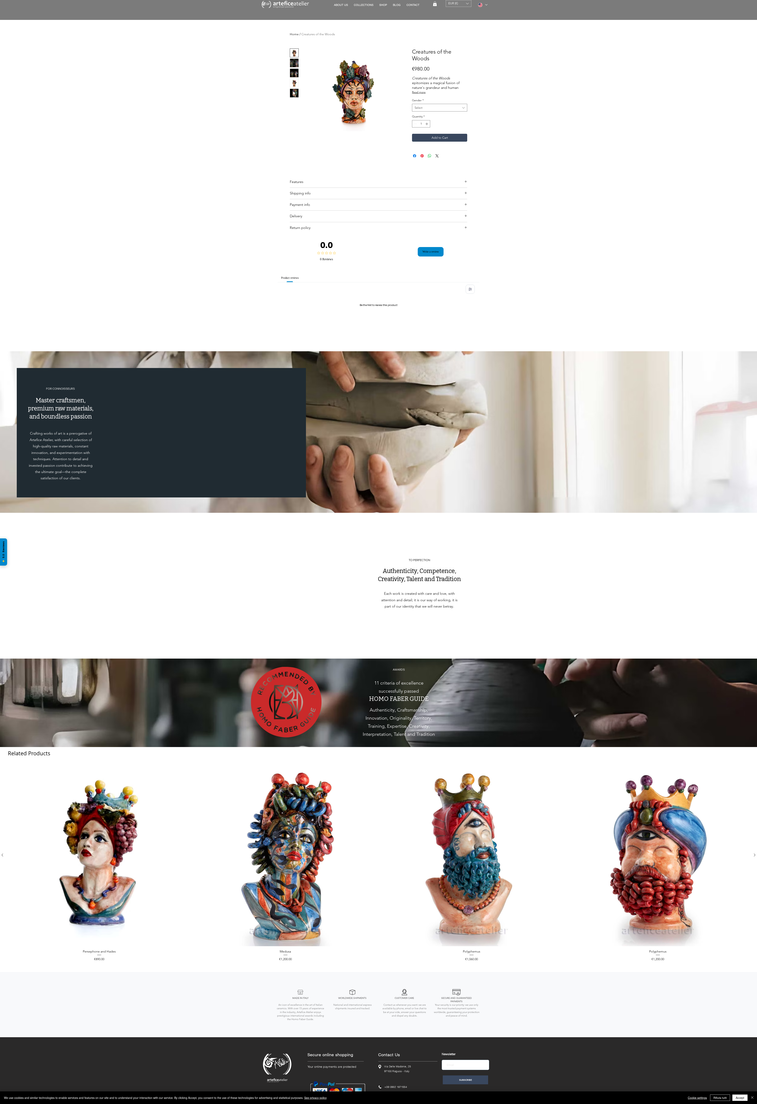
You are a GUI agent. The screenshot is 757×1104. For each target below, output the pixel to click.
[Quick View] (99, 906)
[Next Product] (754, 905)
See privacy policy (315, 1098)
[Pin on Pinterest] (422, 155)
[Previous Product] (2, 905)
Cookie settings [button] (697, 1098)
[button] (435, 3)
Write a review (430, 252)
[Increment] (427, 123)
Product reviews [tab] (292, 278)
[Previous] (17, 636)
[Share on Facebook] (414, 155)
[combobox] (439, 108)
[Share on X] (437, 155)
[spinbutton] (421, 123)
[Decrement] (415, 123)
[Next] (740, 636)
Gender (418, 100)
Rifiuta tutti (720, 1098)
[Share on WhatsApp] (429, 155)
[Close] (752, 1098)
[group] (378, 913)
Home (294, 34)
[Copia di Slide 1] (378, 699)
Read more (419, 92)
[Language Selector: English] (482, 4)
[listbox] (458, 3)
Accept (740, 1098)
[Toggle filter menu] (470, 289)
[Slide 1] (374, 699)
